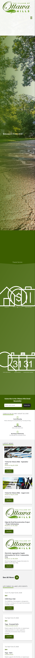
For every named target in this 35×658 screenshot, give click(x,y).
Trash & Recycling (28, 307)
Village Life (7, 307)
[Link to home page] (16, 17)
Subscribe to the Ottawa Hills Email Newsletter (17, 400)
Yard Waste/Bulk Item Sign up (17, 307)
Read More (9, 471)
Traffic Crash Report (7, 372)
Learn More (9, 608)
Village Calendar (17, 372)
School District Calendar (28, 372)
